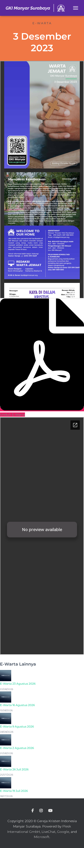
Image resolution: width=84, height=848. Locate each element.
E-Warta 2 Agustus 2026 (17, 748)
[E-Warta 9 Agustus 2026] (5, 718)
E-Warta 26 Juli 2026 (14, 769)
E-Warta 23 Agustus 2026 (17, 683)
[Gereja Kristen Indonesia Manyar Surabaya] (37, 8)
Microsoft (41, 837)
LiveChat (49, 832)
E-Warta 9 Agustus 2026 (17, 726)
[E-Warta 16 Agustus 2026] (5, 697)
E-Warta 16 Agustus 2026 (17, 705)
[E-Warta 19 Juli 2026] (5, 782)
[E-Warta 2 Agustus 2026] (5, 740)
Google (63, 832)
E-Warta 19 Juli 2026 (14, 791)
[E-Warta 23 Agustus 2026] (5, 675)
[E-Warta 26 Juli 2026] (5, 761)
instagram (41, 810)
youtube (50, 810)
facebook (32, 810)
